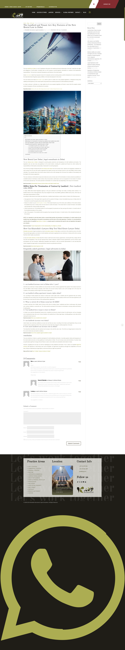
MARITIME (30, 472)
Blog (84, 12)
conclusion (27, 154)
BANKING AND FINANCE (34, 491)
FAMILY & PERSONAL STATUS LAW (36, 479)
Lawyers (50, 12)
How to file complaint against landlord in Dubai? (41, 332)
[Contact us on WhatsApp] (62, 649)
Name (25, 427)
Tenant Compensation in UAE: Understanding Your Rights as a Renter (46, 225)
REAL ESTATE (31, 483)
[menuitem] (90, 12)
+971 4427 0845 (28, 6)
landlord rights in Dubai (41, 202)
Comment (26, 411)
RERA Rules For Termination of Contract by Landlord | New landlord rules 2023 (42, 141)
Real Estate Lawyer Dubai (69, 229)
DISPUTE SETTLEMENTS (34, 477)
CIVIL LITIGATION (32, 466)
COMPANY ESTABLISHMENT (35, 476)
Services (57, 12)
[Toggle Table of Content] (41, 138)
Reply (79, 361)
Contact (77, 12)
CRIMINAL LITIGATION (33, 470)
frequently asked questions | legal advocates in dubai (36, 144)
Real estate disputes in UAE (37, 246)
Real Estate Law (40, 79)
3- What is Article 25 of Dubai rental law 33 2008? (37, 148)
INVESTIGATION (32, 481)
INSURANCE (31, 489)
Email (25, 432)
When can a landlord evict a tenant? (39, 317)
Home (33, 12)
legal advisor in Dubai (41, 221)
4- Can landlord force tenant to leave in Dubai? (37, 149)
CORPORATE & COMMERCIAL (35, 474)
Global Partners (68, 12)
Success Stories (42, 12)
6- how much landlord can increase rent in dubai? (37, 152)
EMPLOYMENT (31, 487)
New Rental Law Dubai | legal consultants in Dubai (36, 139)
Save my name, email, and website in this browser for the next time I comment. (42, 439)
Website (25, 436)
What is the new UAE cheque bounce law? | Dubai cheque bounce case (46, 88)
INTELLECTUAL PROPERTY (34, 485)
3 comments (64, 30)
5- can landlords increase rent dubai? (35, 151)
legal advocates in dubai (56, 249)
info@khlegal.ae (40, 6)
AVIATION (30, 493)
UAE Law (32, 23)
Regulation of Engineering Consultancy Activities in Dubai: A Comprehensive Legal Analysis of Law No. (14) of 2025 (94, 74)
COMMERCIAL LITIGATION (34, 468)
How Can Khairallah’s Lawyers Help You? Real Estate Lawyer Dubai (40, 142)
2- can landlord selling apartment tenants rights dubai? (38, 147)
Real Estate (53, 30)
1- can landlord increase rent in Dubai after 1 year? (38, 145)
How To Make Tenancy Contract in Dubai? (41, 351)
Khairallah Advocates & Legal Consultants (34, 30)
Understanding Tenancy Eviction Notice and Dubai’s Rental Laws (45, 183)
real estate (28, 75)
